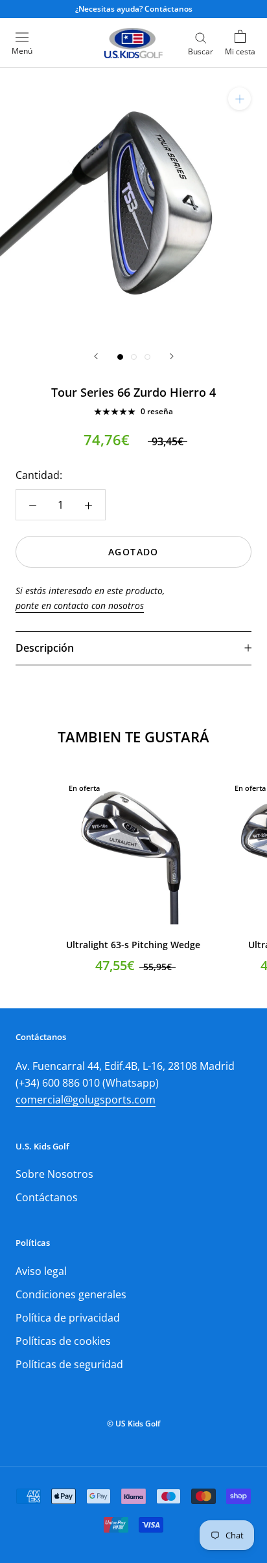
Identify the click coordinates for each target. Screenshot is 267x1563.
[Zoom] (239, 98)
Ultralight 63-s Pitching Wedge (133, 944)
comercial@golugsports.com (86, 1099)
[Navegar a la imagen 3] (147, 357)
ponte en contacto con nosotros (80, 605)
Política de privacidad (68, 1318)
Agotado (133, 552)
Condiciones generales (71, 1294)
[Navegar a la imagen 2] (134, 357)
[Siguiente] (172, 356)
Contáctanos (47, 1197)
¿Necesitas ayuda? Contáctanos (133, 8)
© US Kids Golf (133, 1423)
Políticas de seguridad (69, 1364)
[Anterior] (96, 356)
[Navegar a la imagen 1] (120, 357)
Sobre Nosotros (54, 1174)
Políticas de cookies (63, 1341)
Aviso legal (41, 1271)
